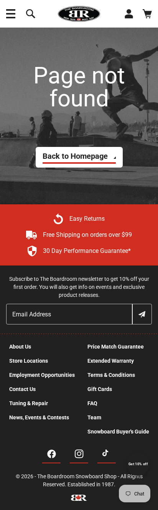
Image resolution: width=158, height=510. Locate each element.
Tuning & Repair (28, 403)
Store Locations (28, 361)
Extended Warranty (110, 361)
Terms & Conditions (111, 375)
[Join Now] (141, 314)
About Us (20, 347)
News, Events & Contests (39, 417)
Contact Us (22, 389)
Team (94, 417)
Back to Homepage (75, 156)
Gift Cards (99, 389)
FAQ (92, 403)
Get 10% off (138, 464)
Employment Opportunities (42, 375)
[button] (11, 14)
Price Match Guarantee (115, 347)
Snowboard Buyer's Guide (118, 432)
